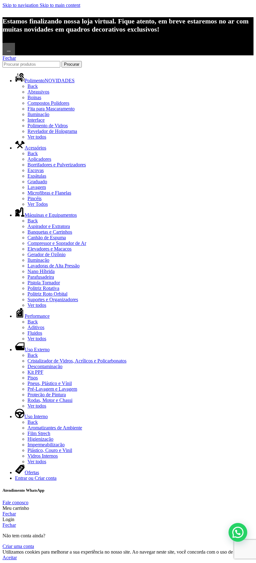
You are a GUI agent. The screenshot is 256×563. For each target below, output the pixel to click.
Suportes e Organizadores (52, 299)
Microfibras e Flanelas (49, 192)
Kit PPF (35, 372)
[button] (238, 532)
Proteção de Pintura (46, 394)
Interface (36, 120)
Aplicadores (39, 159)
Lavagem (36, 187)
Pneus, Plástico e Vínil (49, 383)
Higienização (40, 439)
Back (32, 86)
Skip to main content (60, 5)
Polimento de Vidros (47, 125)
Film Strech (38, 433)
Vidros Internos (42, 456)
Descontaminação (44, 366)
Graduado (37, 181)
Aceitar (9, 557)
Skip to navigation (21, 5)
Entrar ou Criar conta (36, 478)
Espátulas (36, 176)
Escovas (35, 170)
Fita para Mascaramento (51, 108)
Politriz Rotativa (43, 288)
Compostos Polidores (48, 103)
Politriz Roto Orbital (47, 294)
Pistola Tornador (43, 282)
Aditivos (35, 327)
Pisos (32, 377)
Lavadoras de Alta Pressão (53, 265)
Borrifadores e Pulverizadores (56, 164)
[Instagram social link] (8, 49)
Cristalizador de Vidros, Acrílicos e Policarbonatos (76, 360)
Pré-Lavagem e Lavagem (52, 389)
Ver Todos (37, 204)
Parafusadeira (40, 277)
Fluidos (34, 333)
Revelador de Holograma (52, 131)
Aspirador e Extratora (48, 226)
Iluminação (38, 114)
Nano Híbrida (41, 271)
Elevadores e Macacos (49, 248)
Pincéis (34, 198)
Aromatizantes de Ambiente (54, 427)
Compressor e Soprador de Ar (56, 243)
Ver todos (36, 136)
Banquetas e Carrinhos (49, 232)
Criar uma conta (18, 546)
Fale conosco (15, 502)
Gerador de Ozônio (46, 254)
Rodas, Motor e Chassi (49, 400)
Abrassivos (38, 91)
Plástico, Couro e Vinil (49, 450)
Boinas (34, 97)
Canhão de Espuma (46, 237)
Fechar (9, 58)
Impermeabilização (46, 444)
